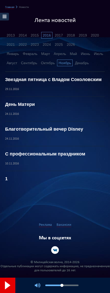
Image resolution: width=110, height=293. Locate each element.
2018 (71, 35)
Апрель (60, 54)
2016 (47, 35)
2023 (35, 44)
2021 (11, 44)
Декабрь (82, 63)
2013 (11, 35)
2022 (23, 44)
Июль (98, 54)
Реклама (45, 225)
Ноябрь (65, 63)
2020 (95, 35)
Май (73, 54)
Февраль (30, 54)
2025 (59, 44)
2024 (47, 44)
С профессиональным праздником (45, 153)
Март (45, 54)
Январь (13, 54)
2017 (59, 35)
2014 (23, 35)
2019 (83, 35)
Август (12, 63)
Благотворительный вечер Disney (44, 129)
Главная (9, 7)
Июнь (85, 54)
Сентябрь (29, 63)
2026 (71, 44)
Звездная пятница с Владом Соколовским (53, 79)
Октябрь (48, 63)
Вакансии (64, 225)
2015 (35, 35)
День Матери (20, 104)
